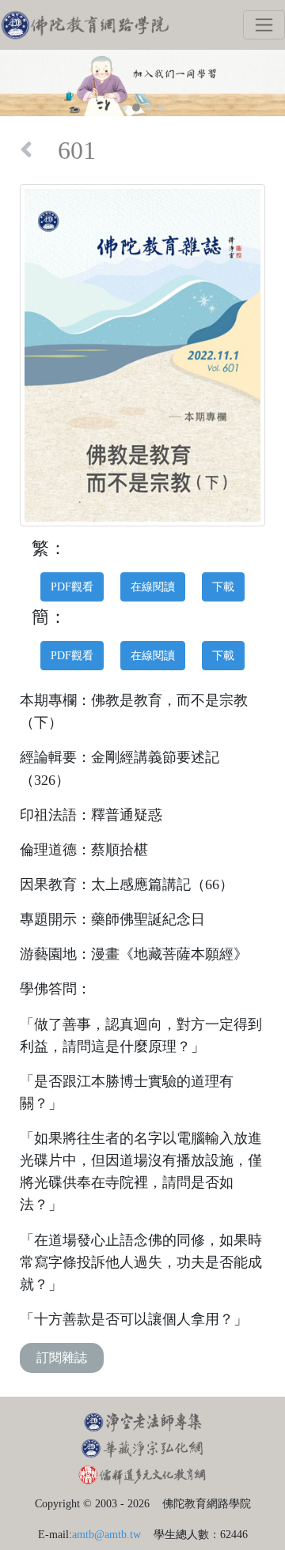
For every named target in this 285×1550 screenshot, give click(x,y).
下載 (223, 586)
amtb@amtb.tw (106, 1534)
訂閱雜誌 (61, 1357)
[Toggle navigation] (264, 25)
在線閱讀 (153, 586)
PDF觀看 (72, 586)
